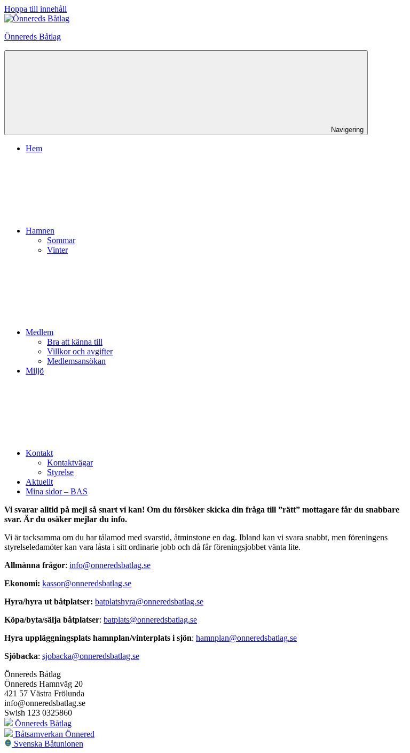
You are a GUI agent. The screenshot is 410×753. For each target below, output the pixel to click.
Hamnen (40, 230)
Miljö (35, 370)
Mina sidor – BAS (57, 491)
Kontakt (39, 452)
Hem (34, 148)
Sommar (61, 240)
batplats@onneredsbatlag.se (150, 619)
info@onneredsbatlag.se (110, 565)
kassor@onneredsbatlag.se (86, 583)
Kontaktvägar (70, 462)
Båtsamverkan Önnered (53, 734)
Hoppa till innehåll (35, 8)
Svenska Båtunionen (47, 743)
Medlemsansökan (76, 361)
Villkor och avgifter (80, 351)
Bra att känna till (74, 341)
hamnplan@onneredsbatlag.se (246, 637)
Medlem (39, 332)
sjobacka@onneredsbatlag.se (90, 656)
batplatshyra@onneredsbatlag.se (149, 601)
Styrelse (60, 472)
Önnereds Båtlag (32, 36)
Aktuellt (39, 481)
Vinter (57, 249)
